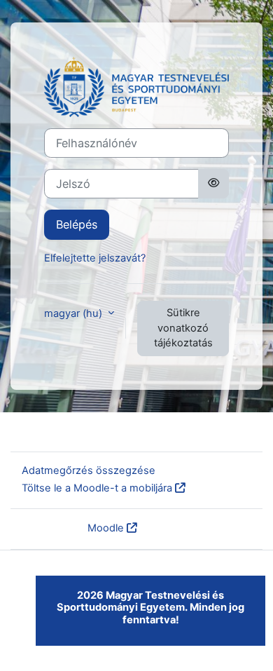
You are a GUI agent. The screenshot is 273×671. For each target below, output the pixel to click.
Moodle (106, 528)
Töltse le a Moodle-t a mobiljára (97, 488)
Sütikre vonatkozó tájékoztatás (183, 328)
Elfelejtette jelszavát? (95, 258)
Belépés (76, 224)
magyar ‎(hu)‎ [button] (74, 313)
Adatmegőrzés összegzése (88, 470)
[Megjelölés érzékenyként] (213, 183)
